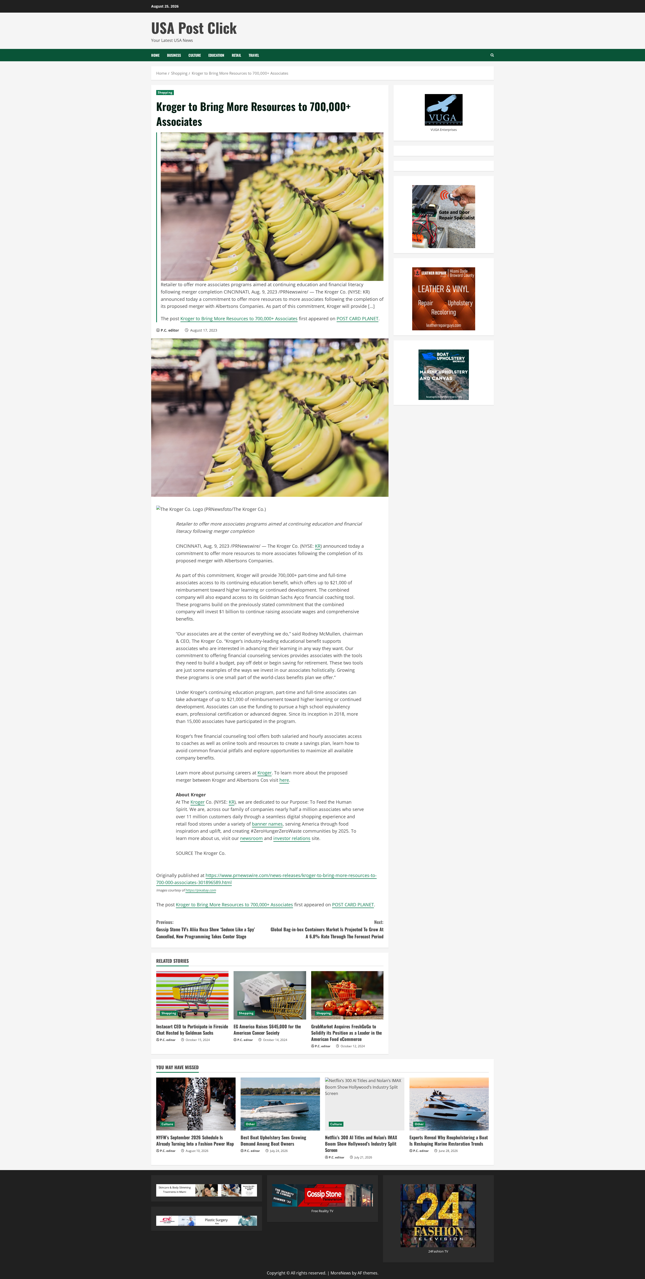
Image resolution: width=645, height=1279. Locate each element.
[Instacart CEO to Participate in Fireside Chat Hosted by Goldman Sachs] (192, 995)
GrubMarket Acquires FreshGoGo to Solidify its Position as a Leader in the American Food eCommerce (346, 1032)
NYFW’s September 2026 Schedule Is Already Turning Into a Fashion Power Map (195, 1140)
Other (250, 1124)
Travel (254, 55)
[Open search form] (492, 55)
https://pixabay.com (200, 890)
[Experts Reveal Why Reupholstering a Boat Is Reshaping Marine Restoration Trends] (449, 1104)
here (284, 780)
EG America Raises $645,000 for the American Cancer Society (267, 1029)
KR (317, 546)
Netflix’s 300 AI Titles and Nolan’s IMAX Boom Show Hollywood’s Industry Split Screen (361, 1143)
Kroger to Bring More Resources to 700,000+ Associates (239, 318)
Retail (236, 55)
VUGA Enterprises (444, 129)
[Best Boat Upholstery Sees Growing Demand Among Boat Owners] (280, 1104)
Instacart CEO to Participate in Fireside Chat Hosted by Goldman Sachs (192, 1029)
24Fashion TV (438, 1251)
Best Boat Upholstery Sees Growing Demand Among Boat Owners (273, 1140)
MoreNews (341, 1273)
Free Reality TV (322, 1211)
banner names (267, 824)
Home (155, 55)
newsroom (251, 838)
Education (216, 55)
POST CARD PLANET (357, 318)
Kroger (264, 773)
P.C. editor (170, 330)
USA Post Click (194, 27)
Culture (194, 55)
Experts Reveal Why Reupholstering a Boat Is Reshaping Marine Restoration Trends (448, 1140)
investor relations (291, 838)
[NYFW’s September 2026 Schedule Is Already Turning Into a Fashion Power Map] (196, 1104)
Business (174, 55)
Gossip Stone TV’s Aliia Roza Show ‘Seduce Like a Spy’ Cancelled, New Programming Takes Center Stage (205, 929)
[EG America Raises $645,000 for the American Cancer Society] (270, 995)
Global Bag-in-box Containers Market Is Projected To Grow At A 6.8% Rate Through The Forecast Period (327, 929)
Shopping (165, 92)
